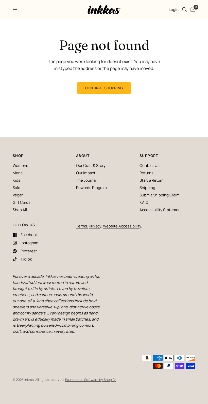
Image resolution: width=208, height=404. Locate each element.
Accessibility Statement (161, 209)
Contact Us (150, 165)
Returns (146, 173)
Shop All (20, 209)
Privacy (95, 226)
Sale (16, 187)
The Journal (86, 180)
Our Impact (85, 173)
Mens (18, 173)
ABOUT (83, 155)
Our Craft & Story (91, 165)
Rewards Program (91, 187)
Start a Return (152, 180)
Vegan (18, 195)
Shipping (147, 187)
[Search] (184, 9)
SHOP (18, 155)
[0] (192, 9)
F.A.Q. (144, 202)
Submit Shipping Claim (160, 195)
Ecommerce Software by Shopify (90, 379)
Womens (20, 165)
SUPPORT (149, 155)
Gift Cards (21, 202)
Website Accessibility (122, 226)
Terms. (82, 226)
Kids (16, 180)
